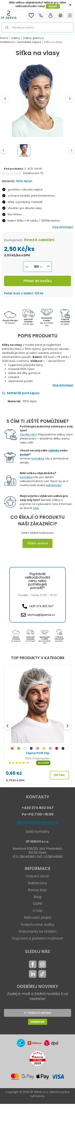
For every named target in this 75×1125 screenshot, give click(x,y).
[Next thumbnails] (71, 150)
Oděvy (15, 38)
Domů (4, 38)
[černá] (63, 749)
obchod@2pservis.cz (37, 822)
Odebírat (37, 1022)
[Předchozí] (8, 726)
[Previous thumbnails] (3, 150)
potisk (24, 454)
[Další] (67, 726)
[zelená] (18, 749)
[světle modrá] (50, 749)
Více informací (62, 227)
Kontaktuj (37, 458)
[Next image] (69, 98)
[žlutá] (44, 749)
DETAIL (59, 775)
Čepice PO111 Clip (37, 753)
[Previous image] (5, 98)
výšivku (53, 450)
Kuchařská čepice (29, 42)
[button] (37, 27)
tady (36, 508)
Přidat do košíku (37, 280)
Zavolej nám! (28, 434)
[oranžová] (12, 749)
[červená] (56, 749)
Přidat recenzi (37, 543)
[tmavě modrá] (31, 749)
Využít (52, 6)
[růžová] (37, 749)
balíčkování (53, 485)
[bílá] (25, 749)
